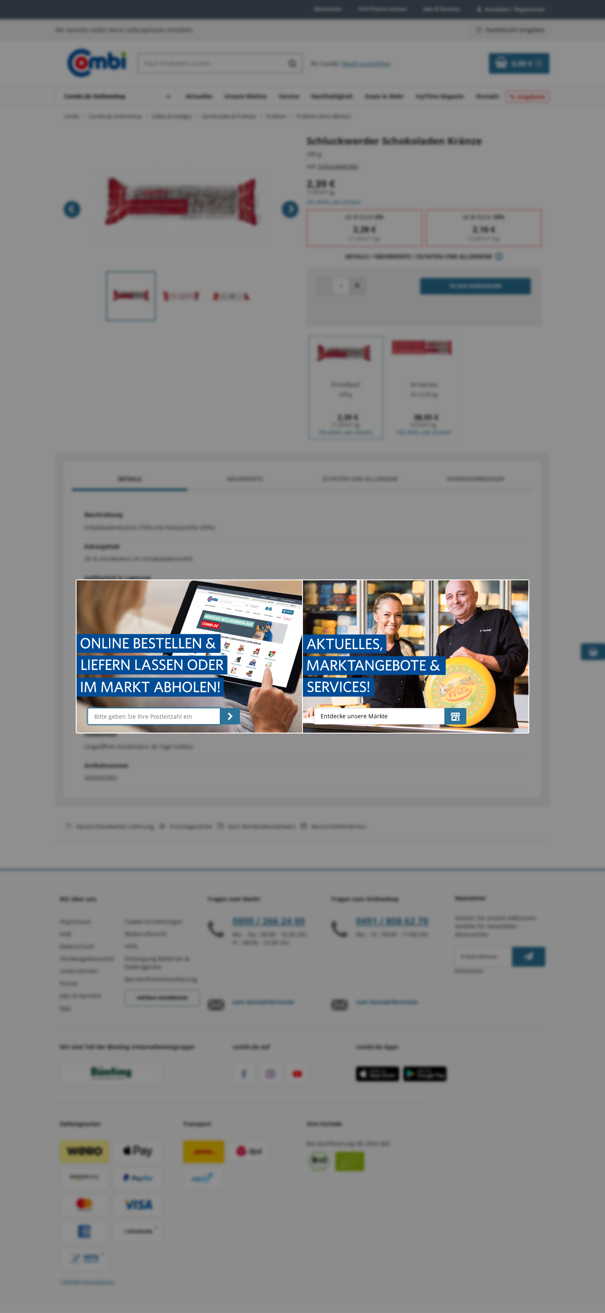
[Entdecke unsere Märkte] (455, 716)
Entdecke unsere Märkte (354, 716)
